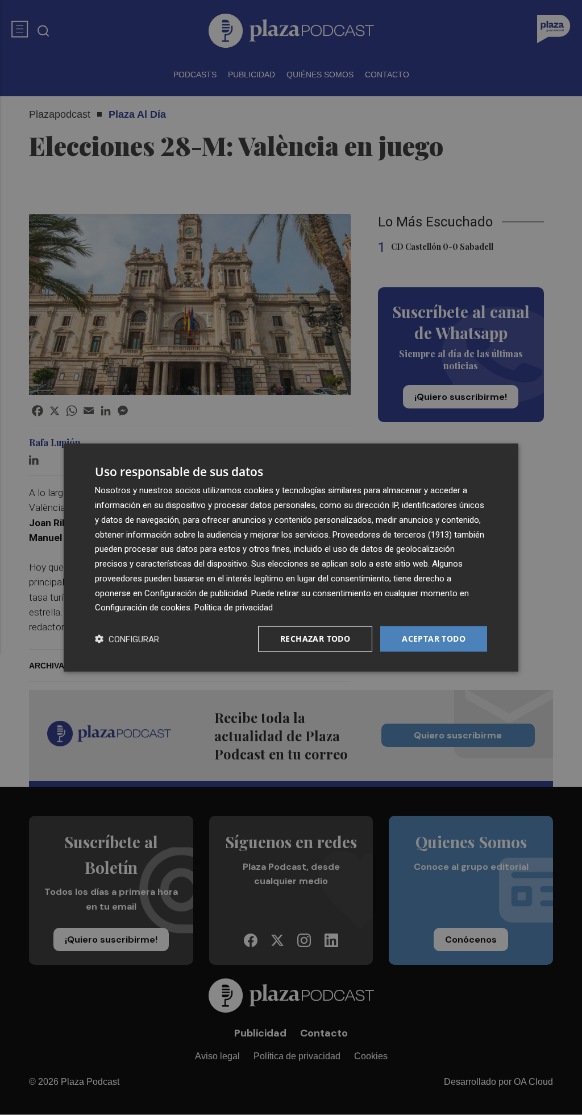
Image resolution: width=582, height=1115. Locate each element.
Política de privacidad (233, 607)
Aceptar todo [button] (433, 638)
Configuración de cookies (142, 607)
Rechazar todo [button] (315, 638)
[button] (127, 639)
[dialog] (291, 558)
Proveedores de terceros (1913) (392, 534)
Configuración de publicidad (195, 593)
